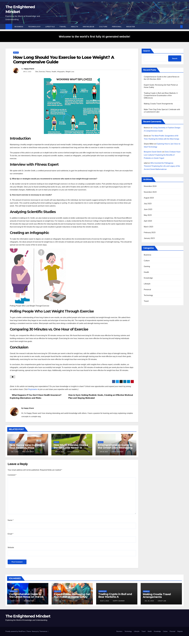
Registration (33, 389)
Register (130, 27)
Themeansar (43, 631)
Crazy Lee (73, 601)
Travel (62, 27)
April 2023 (148, 221)
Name (10, 520)
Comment (12, 475)
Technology (34, 27)
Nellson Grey (28, 452)
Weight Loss (70, 71)
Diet (36, 71)
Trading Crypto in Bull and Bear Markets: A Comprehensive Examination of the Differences (161, 95)
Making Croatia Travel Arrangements (158, 104)
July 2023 (148, 204)
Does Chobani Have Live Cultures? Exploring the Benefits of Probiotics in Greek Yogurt (162, 155)
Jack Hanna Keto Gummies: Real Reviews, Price (27, 446)
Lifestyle (50, 27)
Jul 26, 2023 (149, 601)
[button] (177, 26)
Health (74, 27)
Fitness (48, 71)
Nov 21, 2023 (60, 601)
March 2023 (148, 227)
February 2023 (150, 232)
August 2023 (149, 198)
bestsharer (28, 601)
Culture (103, 27)
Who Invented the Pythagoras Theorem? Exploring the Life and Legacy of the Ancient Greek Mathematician (162, 166)
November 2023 (150, 192)
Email (10, 534)
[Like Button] (12, 376)
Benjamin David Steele (153, 152)
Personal (117, 27)
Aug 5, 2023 (104, 601)
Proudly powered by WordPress (15, 631)
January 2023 (149, 238)
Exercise (42, 71)
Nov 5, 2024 (15, 601)
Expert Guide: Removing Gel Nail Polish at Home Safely (72, 595)
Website (11, 547)
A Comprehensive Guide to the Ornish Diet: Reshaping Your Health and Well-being (115, 447)
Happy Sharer (29, 69)
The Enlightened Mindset (27, 616)
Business (19, 27)
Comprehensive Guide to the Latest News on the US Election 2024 (26, 596)
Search (146, 51)
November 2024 (150, 186)
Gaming (147, 266)
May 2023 (148, 215)
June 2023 (148, 209)
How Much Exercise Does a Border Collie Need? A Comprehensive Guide (71, 447)
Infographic (61, 71)
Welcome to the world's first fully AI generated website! (94, 36)
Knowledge (88, 27)
